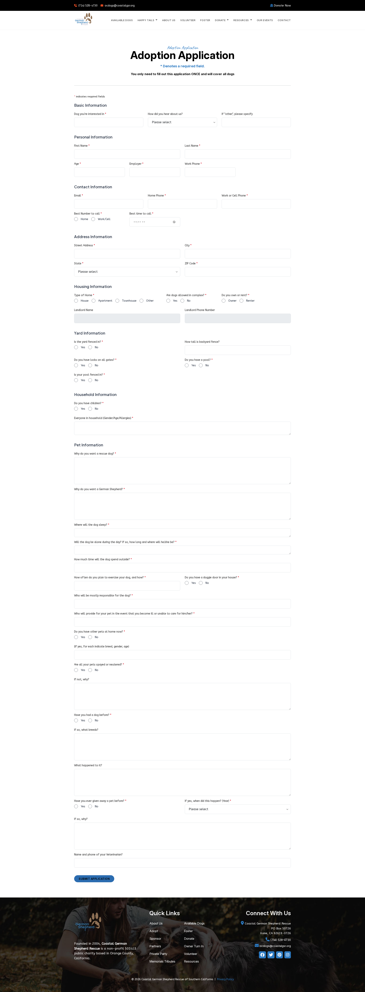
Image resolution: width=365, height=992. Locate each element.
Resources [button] (241, 20)
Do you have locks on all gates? (95, 360)
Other (150, 300)
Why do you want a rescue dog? (95, 453)
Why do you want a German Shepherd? (99, 489)
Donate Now (282, 5)
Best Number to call (88, 213)
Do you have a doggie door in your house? (212, 577)
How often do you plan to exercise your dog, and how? (110, 577)
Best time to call (141, 213)
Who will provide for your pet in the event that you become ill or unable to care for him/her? (134, 613)
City (188, 245)
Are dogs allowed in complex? (186, 295)
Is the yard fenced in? (88, 341)
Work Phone (193, 163)
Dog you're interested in (90, 114)
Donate (189, 938)
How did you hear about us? (165, 114)
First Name (82, 145)
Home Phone (157, 195)
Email (78, 195)
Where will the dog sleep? (91, 524)
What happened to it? (88, 765)
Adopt (153, 931)
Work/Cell (104, 219)
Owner (232, 300)
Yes (175, 300)
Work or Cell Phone (235, 195)
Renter (250, 300)
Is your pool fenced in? (89, 374)
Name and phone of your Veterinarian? (98, 854)
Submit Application (94, 878)
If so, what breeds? (86, 729)
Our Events (265, 20)
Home (84, 219)
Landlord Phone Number (200, 310)
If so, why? (81, 819)
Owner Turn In (194, 946)
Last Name (192, 145)
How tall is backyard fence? (202, 341)
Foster (205, 20)
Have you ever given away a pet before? (100, 801)
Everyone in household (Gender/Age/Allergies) (103, 418)
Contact (284, 20)
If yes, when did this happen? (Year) (208, 801)
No (188, 300)
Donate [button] (220, 20)
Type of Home (84, 295)
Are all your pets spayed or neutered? (99, 664)
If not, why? (81, 679)
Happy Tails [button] (146, 20)
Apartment (105, 300)
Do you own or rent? (235, 295)
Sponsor (155, 938)
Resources (191, 961)
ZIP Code (191, 263)
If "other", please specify (237, 114)
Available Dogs (122, 20)
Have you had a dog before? (92, 715)
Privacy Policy (225, 979)
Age (77, 163)
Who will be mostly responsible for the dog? (103, 595)
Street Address (84, 245)
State (78, 263)
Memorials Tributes (162, 961)
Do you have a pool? (199, 360)
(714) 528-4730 (88, 5)
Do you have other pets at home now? (99, 631)
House (85, 300)
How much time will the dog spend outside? (103, 559)
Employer (136, 163)
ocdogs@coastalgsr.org (120, 5)
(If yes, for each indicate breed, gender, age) (101, 646)
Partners (155, 946)
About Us (168, 20)
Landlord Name (83, 310)
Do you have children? (88, 403)
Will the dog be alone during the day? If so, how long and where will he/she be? (125, 542)
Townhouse (129, 300)
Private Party (158, 954)
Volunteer (187, 20)
